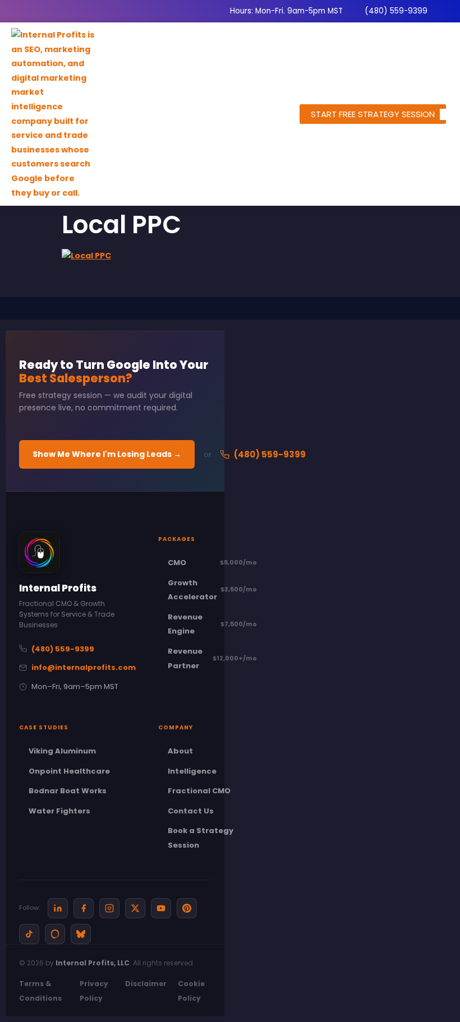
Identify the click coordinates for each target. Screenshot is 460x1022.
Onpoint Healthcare (69, 771)
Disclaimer (146, 983)
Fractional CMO (199, 790)
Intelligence (192, 771)
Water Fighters (59, 811)
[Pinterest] (187, 908)
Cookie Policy (191, 991)
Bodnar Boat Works (68, 790)
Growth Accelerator (212, 590)
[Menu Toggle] (444, 114)
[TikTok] (29, 934)
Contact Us (191, 811)
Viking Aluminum (62, 751)
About (180, 751)
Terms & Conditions (40, 991)
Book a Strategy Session (200, 837)
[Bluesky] (81, 934)
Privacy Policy (94, 991)
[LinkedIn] (58, 908)
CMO (212, 562)
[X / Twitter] (135, 908)
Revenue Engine (212, 624)
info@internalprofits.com (83, 667)
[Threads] (55, 934)
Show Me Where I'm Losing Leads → (107, 454)
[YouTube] (161, 908)
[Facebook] (83, 908)
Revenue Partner (212, 658)
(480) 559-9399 (270, 454)
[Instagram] (109, 908)
